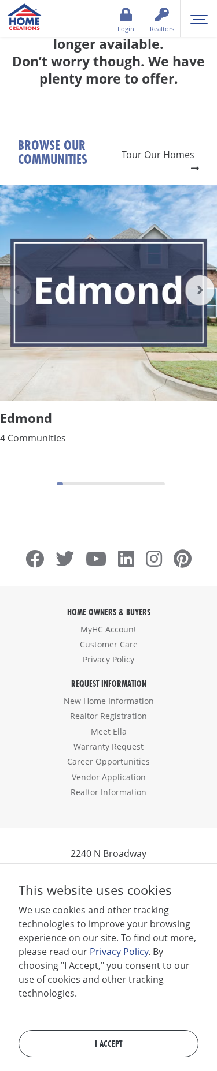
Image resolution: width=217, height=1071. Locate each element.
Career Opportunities (108, 761)
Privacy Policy (108, 659)
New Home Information (109, 700)
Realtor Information (108, 792)
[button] (200, 290)
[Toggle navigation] (199, 18)
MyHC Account (108, 629)
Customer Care (109, 644)
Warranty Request (108, 746)
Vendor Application (109, 777)
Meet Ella (109, 731)
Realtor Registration (108, 715)
